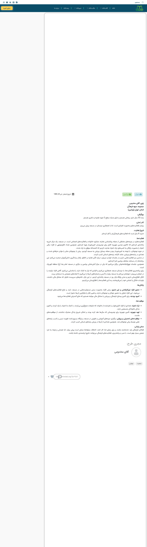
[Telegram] (7, 2)
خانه (113, 8)
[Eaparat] (10, 2)
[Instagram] (3, 2)
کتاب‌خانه (105, 8)
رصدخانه (66, 8)
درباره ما (56, 8)
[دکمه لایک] (52, 376)
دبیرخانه (78, 8)
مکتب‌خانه (92, 8)
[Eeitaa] (13, 2)
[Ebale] (16, 2)
